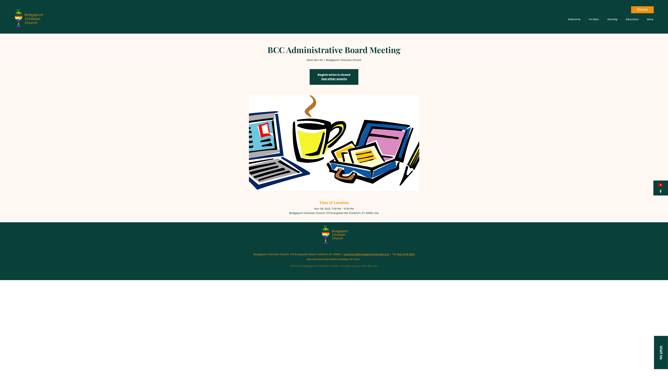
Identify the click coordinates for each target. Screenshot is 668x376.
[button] (661, 352)
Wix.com (372, 266)
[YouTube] (660, 185)
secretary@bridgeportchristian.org (366, 254)
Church (337, 238)
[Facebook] (660, 191)
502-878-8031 (406, 254)
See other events (334, 79)
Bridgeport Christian (340, 233)
